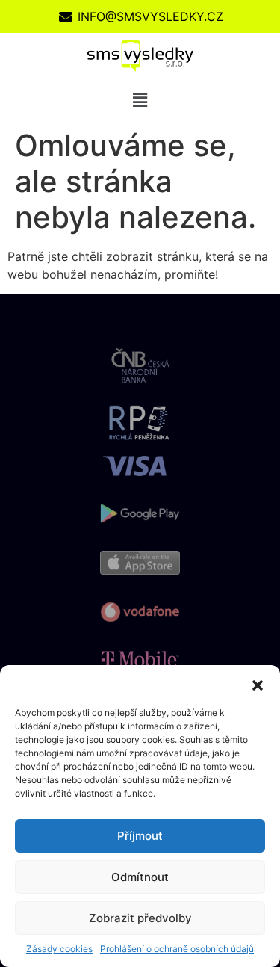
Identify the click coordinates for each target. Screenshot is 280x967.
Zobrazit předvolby (140, 918)
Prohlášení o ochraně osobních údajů (177, 948)
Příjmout (140, 836)
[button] (257, 683)
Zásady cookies (59, 948)
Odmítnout (140, 877)
